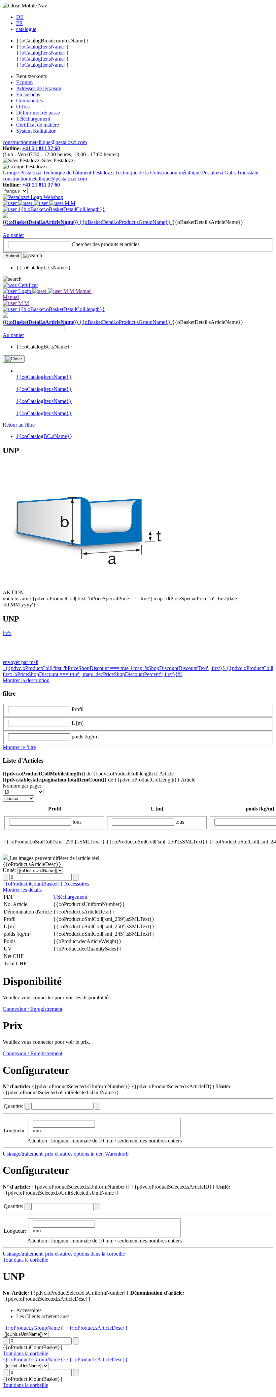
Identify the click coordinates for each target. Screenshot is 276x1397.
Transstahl (247, 172)
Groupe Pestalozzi (22, 172)
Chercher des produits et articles (105, 244)
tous (77, 822)
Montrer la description (26, 680)
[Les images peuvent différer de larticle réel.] (6, 858)
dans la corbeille (108, 1254)
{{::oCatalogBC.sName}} (44, 436)
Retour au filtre (19, 425)
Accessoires (76, 884)
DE (20, 17)
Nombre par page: (22, 786)
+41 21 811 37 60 (41, 148)
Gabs (230, 172)
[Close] (14, 359)
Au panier (13, 235)
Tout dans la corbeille (25, 1260)
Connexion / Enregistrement (32, 1009)
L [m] (77, 723)
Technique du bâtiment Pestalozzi (78, 172)
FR (19, 23)
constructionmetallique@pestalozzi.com (45, 142)
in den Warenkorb (110, 1154)
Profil (77, 709)
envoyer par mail (20, 662)
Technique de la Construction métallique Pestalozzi (169, 172)
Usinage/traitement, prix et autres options (47, 1154)
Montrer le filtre (19, 747)
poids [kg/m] (85, 736)
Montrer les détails (22, 890)
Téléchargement (70, 897)
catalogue (26, 29)
